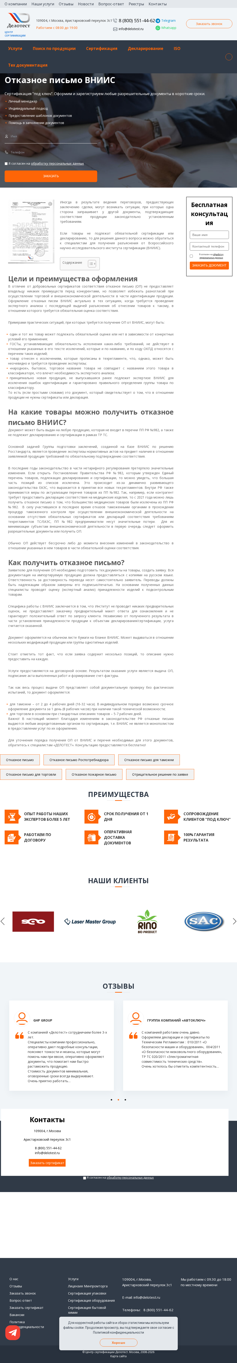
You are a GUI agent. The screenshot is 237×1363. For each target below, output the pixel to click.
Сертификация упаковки (87, 1293)
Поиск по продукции (54, 48)
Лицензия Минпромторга (88, 1286)
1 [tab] (110, 1099)
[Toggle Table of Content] (89, 264)
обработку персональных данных (57, 163)
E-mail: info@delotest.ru (141, 1297)
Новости (86, 3)
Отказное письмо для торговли (31, 774)
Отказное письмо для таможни (149, 760)
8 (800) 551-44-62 (137, 20)
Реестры (136, 3)
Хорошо (118, 1342)
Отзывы (66, 3)
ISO (177, 48)
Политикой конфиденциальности (118, 1332)
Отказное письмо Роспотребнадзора (79, 760)
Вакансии (16, 1315)
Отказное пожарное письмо (94, 774)
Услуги (15, 48)
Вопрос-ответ (111, 3)
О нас (13, 1279)
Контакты (158, 3)
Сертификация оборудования (91, 1300)
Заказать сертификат (47, 1163)
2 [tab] (117, 1099)
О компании (16, 3)
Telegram (168, 20)
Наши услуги (42, 3)
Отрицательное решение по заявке (160, 774)
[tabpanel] (61, 1049)
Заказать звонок (209, 24)
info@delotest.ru (131, 29)
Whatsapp (168, 27)
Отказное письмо (20, 760)
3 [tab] (124, 1099)
